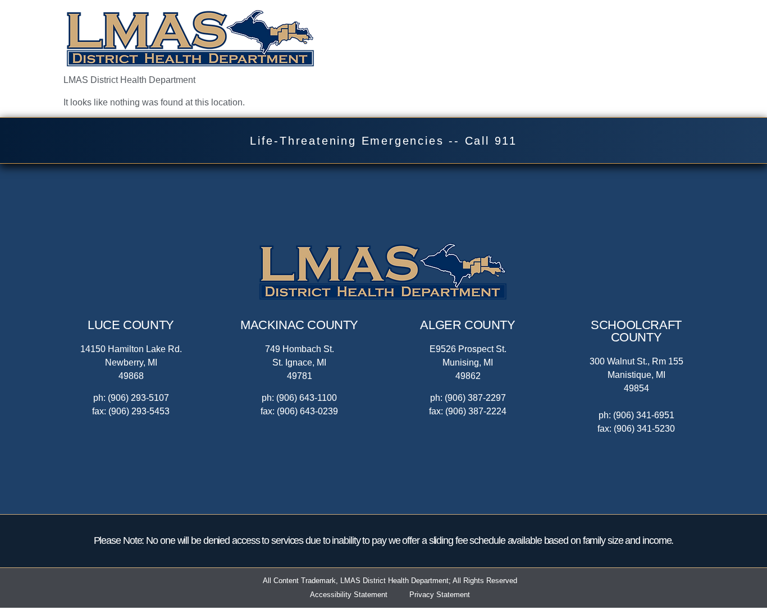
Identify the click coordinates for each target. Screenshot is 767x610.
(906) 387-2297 (475, 398)
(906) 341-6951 (643, 415)
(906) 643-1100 (306, 398)
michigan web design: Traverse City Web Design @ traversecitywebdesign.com (383, 608)
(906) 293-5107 (138, 398)
